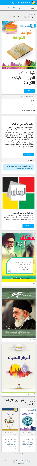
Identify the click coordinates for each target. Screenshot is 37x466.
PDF (32, 104)
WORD (25, 104)
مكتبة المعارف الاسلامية (22, 3)
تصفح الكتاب (29, 91)
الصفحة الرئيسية (30, 14)
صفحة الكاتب (28, 226)
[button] (22, 454)
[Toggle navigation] (32, 8)
